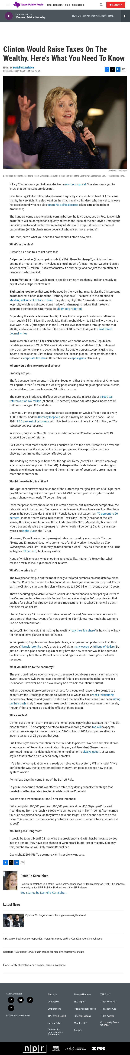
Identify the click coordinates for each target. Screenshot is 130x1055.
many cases (81, 646)
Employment (54, 1009)
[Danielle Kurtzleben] (10, 880)
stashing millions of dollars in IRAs (31, 300)
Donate (117, 5)
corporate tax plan (34, 358)
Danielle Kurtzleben (23, 67)
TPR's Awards (107, 1016)
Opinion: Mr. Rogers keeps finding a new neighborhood (55, 915)
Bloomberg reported (69, 308)
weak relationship (103, 694)
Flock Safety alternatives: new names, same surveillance (34, 965)
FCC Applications (82, 1016)
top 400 (97, 727)
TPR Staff (105, 994)
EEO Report (79, 1002)
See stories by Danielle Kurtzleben (43, 892)
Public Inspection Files (85, 1009)
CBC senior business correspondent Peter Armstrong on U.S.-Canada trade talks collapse (52, 938)
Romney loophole (49, 417)
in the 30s (28, 530)
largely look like (32, 646)
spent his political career (63, 204)
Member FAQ (80, 1023)
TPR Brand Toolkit (57, 1016)
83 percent (29, 551)
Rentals (78, 1030)
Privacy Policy (55, 1023)
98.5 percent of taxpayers (33, 421)
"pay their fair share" (83, 630)
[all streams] (125, 16)
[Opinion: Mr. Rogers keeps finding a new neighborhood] (13, 920)
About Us (52, 994)
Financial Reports (82, 994)
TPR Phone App (108, 1009)
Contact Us (53, 1002)
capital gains (78, 358)
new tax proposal (75, 184)
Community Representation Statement (55, 1032)
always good (90, 751)
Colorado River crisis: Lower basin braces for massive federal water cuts (43, 951)
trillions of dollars (104, 646)
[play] (8, 16)
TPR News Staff (108, 1002)
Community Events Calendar (109, 1023)
